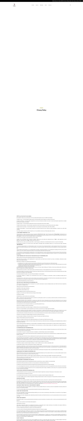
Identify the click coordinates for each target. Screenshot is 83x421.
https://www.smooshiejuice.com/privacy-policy (50, 383)
